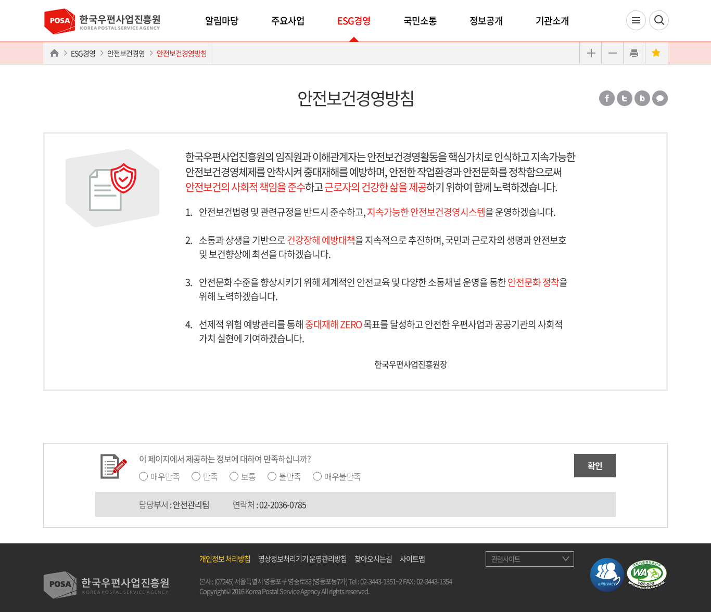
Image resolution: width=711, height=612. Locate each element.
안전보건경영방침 (182, 53)
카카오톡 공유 (660, 98)
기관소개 (552, 21)
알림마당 (221, 21)
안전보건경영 (126, 53)
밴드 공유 (642, 98)
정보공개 (486, 21)
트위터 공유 (624, 98)
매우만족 (165, 476)
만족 (210, 476)
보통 (248, 476)
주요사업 (287, 21)
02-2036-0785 (282, 504)
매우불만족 (342, 476)
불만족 (290, 476)
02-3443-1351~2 (381, 581)
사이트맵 (412, 558)
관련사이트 (505, 559)
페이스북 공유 (607, 98)
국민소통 (420, 21)
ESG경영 (354, 21)
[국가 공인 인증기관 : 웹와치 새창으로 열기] (647, 573)
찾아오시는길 (373, 558)
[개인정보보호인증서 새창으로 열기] (607, 573)
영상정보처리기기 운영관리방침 (302, 558)
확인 (595, 465)
